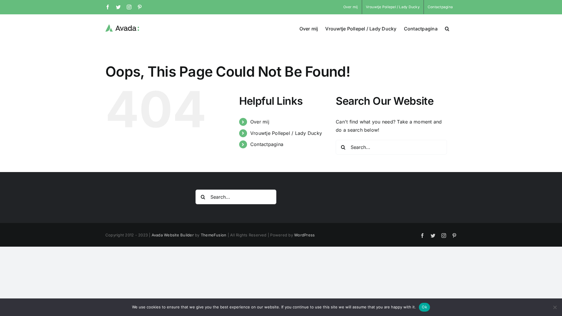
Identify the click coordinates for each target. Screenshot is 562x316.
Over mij (259, 122)
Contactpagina (266, 144)
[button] (447, 28)
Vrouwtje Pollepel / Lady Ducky (286, 133)
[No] (555, 307)
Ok (424, 307)
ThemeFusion (214, 235)
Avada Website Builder (173, 235)
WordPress (304, 235)
